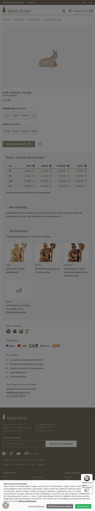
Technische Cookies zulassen (59, 506)
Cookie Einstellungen (36, 506)
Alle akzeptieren (83, 506)
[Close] (8, 503)
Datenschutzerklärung (27, 501)
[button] (5, 505)
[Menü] (91, 475)
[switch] (86, 490)
